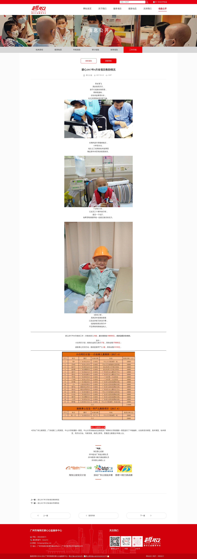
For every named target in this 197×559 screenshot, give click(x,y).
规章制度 (58, 50)
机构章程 (39, 50)
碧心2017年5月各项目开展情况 (48, 503)
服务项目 (117, 8)
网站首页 (87, 8)
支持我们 (147, 8)
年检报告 (76, 50)
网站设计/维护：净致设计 (155, 556)
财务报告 (114, 50)
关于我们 (102, 8)
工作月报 (133, 50)
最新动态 (132, 8)
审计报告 (95, 50)
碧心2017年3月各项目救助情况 (48, 500)
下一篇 (142, 515)
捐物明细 (108, 61)
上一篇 (45, 515)
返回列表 (91, 515)
